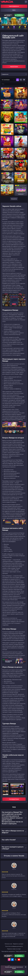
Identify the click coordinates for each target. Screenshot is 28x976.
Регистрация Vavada (14, 799)
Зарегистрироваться (14, 6)
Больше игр (14, 199)
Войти (14, 10)
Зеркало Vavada (14, 66)
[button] (2, 21)
